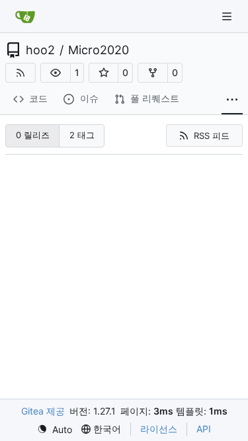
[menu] (54, 429)
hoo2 (40, 50)
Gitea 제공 (43, 411)
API (203, 428)
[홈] (25, 16)
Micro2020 (98, 50)
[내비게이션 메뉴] (228, 16)
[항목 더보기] (232, 99)
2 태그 (82, 135)
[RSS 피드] (20, 73)
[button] (55, 73)
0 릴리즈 (33, 135)
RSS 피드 (211, 135)
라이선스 (158, 428)
